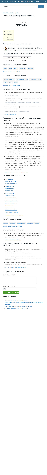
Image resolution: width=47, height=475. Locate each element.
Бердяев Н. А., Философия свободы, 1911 (13, 169)
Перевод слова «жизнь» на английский (16, 308)
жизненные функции (35, 79)
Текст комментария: (9, 274)
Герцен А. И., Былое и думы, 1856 (12, 136)
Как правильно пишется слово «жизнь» (16, 300)
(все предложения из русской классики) (16, 172)
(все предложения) (10, 114)
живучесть (30, 68)
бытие (16, 82)
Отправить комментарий (11, 292)
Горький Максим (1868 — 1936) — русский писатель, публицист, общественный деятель (23, 264)
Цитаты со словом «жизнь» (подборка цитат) (18, 306)
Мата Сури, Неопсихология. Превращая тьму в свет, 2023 (17, 111)
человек (17, 262)
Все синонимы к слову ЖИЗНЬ (11, 85)
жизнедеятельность (9, 79)
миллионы (10, 195)
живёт (5, 68)
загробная (12, 223)
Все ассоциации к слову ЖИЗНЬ (12, 71)
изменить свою (11, 212)
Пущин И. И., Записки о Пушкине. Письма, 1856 (14, 153)
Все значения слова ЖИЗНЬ (13, 239)
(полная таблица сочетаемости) (14, 215)
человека (9, 186)
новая (9, 179)
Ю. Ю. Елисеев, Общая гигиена (11, 95)
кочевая (37, 223)
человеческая (11, 183)
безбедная (30, 223)
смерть (16, 68)
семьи (9, 190)
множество (10, 198)
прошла (9, 205)
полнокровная (21, 223)
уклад (10, 68)
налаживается (11, 203)
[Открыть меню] (45, 1)
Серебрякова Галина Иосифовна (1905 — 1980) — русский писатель (19, 253)
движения (22, 68)
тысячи (9, 193)
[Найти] (41, 6)
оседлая (5, 223)
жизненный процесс (22, 79)
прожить (9, 208)
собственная (10, 181)
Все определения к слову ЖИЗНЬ (12, 226)
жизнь (11, 256)
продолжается (11, 201)
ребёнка (9, 188)
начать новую (11, 210)
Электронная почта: (9, 286)
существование (7, 82)
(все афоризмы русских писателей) (15, 267)
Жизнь (7, 249)
